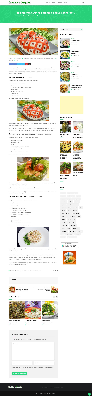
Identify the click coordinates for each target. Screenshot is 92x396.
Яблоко (31, 270)
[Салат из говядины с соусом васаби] (65, 43)
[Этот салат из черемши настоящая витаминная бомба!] (78, 127)
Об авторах (44, 387)
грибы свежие (64, 231)
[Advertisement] (71, 105)
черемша (63, 237)
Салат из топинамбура (14, 320)
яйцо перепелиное (72, 237)
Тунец (73, 222)
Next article (47, 287)
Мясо (63, 213)
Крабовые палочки (74, 204)
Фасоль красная (73, 225)
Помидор (63, 219)
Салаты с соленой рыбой (48, 58)
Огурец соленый (75, 213)
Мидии (69, 210)
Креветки (63, 207)
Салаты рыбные (32, 15)
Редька (69, 219)
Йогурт (78, 195)
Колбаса (70, 201)
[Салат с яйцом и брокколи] (65, 54)
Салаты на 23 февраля (38, 58)
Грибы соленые (71, 195)
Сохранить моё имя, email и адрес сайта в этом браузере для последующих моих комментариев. (33, 368)
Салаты (60, 2)
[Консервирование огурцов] (65, 127)
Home (20, 15)
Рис (28, 270)
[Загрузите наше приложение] (69, 254)
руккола (77, 234)
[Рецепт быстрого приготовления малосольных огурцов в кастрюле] (65, 168)
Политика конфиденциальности (56, 387)
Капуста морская (76, 198)
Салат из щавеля (29, 320)
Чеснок (63, 228)
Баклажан (75, 192)
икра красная (72, 231)
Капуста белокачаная (66, 198)
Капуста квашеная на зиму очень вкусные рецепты (78, 174)
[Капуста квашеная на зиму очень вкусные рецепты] (78, 166)
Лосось (17, 270)
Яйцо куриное (37, 270)
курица (63, 234)
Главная (48, 2)
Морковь (24, 270)
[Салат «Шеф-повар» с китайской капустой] (65, 88)
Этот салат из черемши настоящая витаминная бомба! (78, 136)
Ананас (69, 192)
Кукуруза (70, 207)
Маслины (63, 210)
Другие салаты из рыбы (42, 15)
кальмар (79, 231)
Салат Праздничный (47, 320)
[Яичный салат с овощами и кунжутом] (65, 77)
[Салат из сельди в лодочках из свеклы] (65, 65)
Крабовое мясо (65, 204)
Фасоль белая (64, 225)
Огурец (67, 213)
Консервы (77, 201)
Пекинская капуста (71, 216)
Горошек (63, 195)
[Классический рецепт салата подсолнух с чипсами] (65, 147)
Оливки (63, 216)
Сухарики (63, 222)
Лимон (76, 207)
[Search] (83, 3)
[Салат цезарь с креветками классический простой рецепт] (78, 147)
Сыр (69, 222)
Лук (20, 270)
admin (11, 58)
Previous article (20, 287)
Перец (79, 216)
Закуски (65, 2)
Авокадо (12, 270)
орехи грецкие (70, 234)
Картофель (64, 201)
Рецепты (54, 2)
